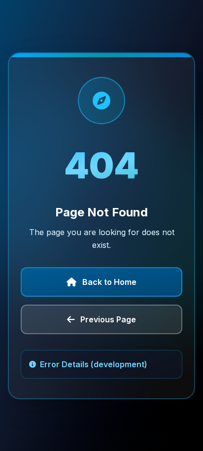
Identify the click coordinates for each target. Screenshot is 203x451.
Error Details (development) (93, 364)
